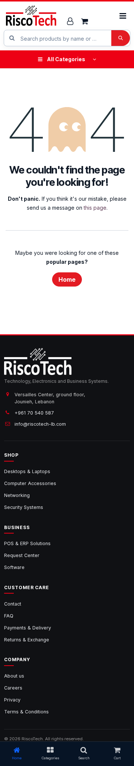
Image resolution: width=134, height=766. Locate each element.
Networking (17, 495)
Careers (13, 688)
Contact (12, 604)
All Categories (66, 59)
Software (14, 567)
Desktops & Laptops (27, 471)
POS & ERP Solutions (27, 543)
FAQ (8, 616)
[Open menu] (122, 16)
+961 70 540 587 (34, 413)
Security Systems (23, 507)
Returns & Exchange (26, 639)
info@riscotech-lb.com (40, 424)
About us (14, 676)
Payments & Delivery (27, 628)
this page (95, 207)
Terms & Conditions (26, 712)
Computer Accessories (30, 483)
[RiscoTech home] (31, 16)
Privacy (12, 700)
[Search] (120, 38)
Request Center (21, 555)
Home (67, 279)
